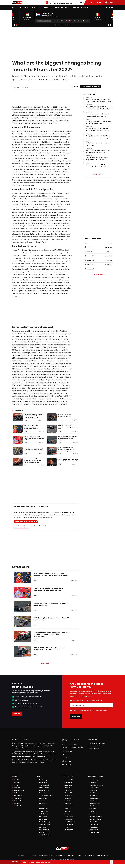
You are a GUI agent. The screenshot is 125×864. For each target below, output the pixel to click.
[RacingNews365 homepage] (13, 7)
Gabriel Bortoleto (44, 835)
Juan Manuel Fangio (96, 816)
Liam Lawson (43, 827)
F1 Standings (47, 7)
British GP (67, 801)
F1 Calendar (35, 7)
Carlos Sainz (43, 803)
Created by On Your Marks (85, 855)
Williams (16, 803)
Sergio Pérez (43, 806)
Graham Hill (93, 822)
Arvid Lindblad (43, 814)
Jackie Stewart (94, 798)
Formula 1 (15, 107)
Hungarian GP (69, 806)
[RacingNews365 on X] (94, 2)
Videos (67, 7)
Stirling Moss (93, 814)
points (64, 369)
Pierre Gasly (43, 816)
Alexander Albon (44, 824)
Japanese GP (69, 785)
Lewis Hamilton (44, 790)
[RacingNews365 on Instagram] (88, 2)
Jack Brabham (94, 827)
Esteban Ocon (43, 808)
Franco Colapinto (44, 832)
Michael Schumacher (96, 785)
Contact (71, 855)
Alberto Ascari (94, 788)
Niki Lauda (93, 808)
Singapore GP (69, 819)
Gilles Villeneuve (95, 793)
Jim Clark (93, 806)
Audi (15, 793)
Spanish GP (68, 814)
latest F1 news (22, 743)
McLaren (17, 782)
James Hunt (93, 795)
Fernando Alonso (40, 754)
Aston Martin (18, 795)
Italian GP (67, 811)
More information (64, 25)
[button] (27, 16)
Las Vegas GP (69, 824)
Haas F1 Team (18, 798)
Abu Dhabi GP (69, 829)
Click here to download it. (21, 528)
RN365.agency (94, 748)
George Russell (27, 756)
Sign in (17, 714)
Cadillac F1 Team (19, 806)
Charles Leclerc (40, 756)
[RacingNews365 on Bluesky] (97, 2)
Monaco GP (68, 793)
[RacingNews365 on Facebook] (91, 2)
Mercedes (17, 788)
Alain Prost (93, 782)
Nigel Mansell (94, 811)
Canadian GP (69, 790)
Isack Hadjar (43, 798)
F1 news (26, 7)
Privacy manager (102, 855)
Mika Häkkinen (94, 801)
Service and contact (96, 746)
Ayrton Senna (94, 790)
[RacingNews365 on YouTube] (100, 2)
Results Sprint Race (43, 21)
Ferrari (16, 785)
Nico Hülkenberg (44, 822)
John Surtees (94, 829)
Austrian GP (68, 798)
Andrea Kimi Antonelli (46, 795)
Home (20, 7)
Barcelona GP (69, 795)
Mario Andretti (94, 832)
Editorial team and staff (97, 743)
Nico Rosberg (94, 780)
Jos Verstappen (95, 803)
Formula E (85, 7)
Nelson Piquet (94, 824)
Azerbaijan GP (69, 816)
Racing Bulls (18, 801)
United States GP (70, 822)
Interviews (59, 7)
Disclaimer (32, 855)
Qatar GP (67, 827)
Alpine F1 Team (19, 790)
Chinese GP (68, 782)
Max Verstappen (25, 754)
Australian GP (69, 780)
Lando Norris (16, 756)
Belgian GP (68, 803)
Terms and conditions (46, 855)
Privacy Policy (60, 855)
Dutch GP (68, 808)
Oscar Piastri (43, 801)
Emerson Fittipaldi (95, 819)
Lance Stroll (43, 819)
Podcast (75, 7)
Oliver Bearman (44, 829)
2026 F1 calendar (27, 760)
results (25, 237)
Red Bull (16, 780)
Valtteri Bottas (43, 811)
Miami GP (67, 788)
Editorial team (21, 855)
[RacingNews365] (17, 2)
